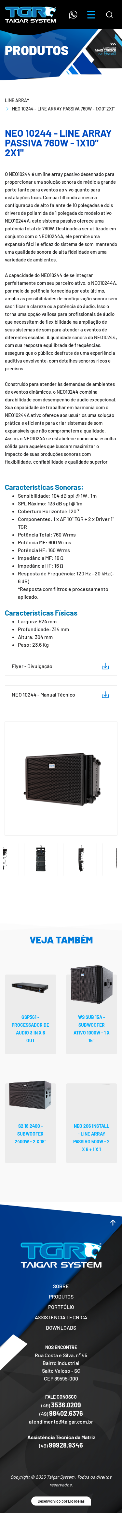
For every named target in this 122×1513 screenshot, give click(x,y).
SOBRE (61, 1286)
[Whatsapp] (73, 14)
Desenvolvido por (61, 1501)
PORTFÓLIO (61, 1307)
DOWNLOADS (61, 1327)
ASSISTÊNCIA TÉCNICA (61, 1317)
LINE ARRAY (17, 100)
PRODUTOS (61, 1296)
